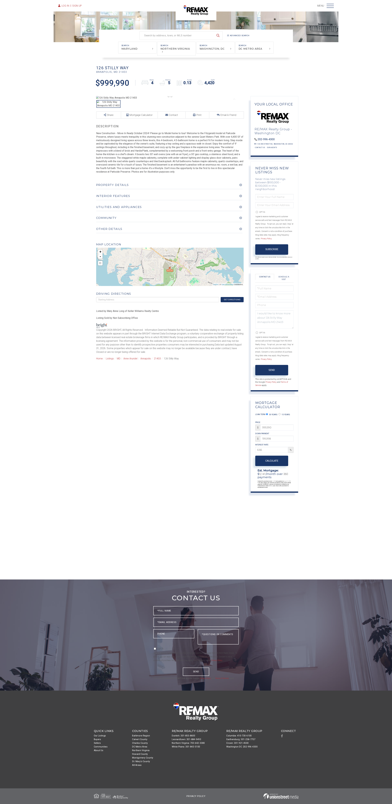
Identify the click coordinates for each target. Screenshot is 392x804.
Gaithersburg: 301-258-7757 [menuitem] (240, 739)
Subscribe (271, 249)
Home (99, 358)
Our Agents (272, 147)
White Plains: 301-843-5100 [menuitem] (186, 746)
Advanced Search (239, 35)
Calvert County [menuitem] (139, 739)
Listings (110, 358)
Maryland (129, 48)
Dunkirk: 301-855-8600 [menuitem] (183, 735)
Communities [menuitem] (101, 746)
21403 (157, 358)
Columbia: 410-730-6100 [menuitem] (239, 735)
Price (257, 422)
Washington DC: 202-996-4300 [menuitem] (242, 746)
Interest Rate (261, 445)
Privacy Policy (266, 239)
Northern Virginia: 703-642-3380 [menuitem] (188, 743)
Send (272, 370)
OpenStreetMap (227, 285)
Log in (65, 5)
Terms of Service (222, 678)
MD (118, 358)
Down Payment (262, 433)
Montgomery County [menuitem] (142, 757)
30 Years (273, 414)
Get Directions (232, 299)
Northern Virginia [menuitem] (140, 750)
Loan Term (260, 414)
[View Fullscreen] (100, 263)
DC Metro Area (250, 48)
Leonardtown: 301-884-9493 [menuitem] (186, 739)
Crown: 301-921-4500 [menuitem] (237, 743)
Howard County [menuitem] (140, 754)
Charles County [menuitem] (140, 743)
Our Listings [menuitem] (100, 735)
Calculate (271, 460)
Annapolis (145, 358)
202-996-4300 (266, 139)
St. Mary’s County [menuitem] (141, 761)
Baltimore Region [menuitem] (141, 735)
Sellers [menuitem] (97, 743)
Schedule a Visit (283, 278)
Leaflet (215, 285)
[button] (218, 35)
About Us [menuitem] (98, 750)
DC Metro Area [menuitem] (139, 746)
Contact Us (260, 147)
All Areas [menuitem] (136, 765)
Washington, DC (212, 48)
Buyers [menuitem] (97, 739)
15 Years (285, 414)
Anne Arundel (130, 358)
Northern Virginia (175, 48)
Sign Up (77, 5)
